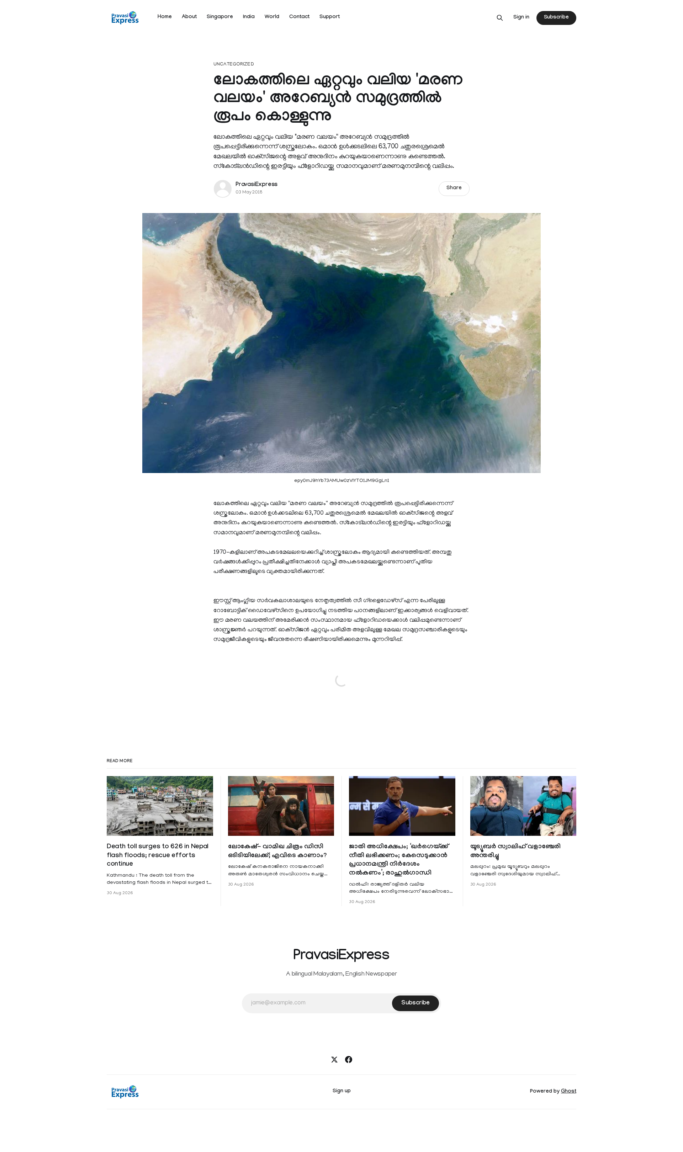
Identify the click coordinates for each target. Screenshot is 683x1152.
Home (165, 17)
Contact (299, 17)
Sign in (521, 18)
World (272, 17)
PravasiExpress (256, 185)
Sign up (342, 1091)
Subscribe (556, 18)
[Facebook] (348, 1059)
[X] (334, 1059)
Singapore (220, 17)
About (189, 17)
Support (329, 17)
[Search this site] (499, 17)
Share (454, 188)
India (249, 17)
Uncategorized (233, 64)
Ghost (568, 1092)
